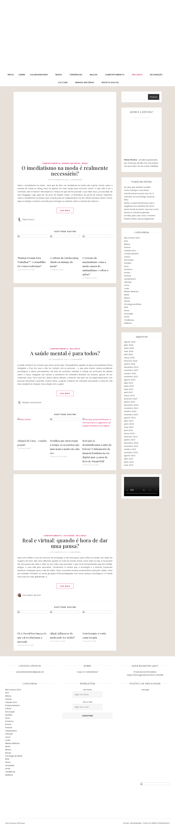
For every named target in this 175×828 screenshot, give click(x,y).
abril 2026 (128, 354)
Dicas (126, 266)
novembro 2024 (131, 408)
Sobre (22, 74)
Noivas (127, 301)
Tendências (75, 74)
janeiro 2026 (129, 364)
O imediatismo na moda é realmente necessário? (65, 170)
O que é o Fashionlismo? (87, 671)
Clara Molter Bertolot (31, 595)
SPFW (126, 316)
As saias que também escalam (137, 187)
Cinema (127, 247)
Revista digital (110, 82)
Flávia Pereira (28, 219)
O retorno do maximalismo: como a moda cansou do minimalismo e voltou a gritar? (95, 266)
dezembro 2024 (131, 405)
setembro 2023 (131, 452)
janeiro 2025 (129, 401)
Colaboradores (39, 74)
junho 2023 (129, 462)
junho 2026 (129, 348)
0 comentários (76, 179)
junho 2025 (129, 386)
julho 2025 (128, 383)
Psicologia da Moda (132, 304)
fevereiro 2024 (130, 436)
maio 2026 (128, 351)
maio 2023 (128, 465)
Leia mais (65, 210)
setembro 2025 (131, 376)
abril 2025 (128, 392)
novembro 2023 (131, 446)
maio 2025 (128, 389)
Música (127, 298)
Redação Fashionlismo (32, 402)
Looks (126, 288)
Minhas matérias (84, 82)
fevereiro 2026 (130, 360)
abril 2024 (128, 430)
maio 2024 (128, 427)
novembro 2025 (131, 370)
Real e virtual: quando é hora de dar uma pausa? (65, 543)
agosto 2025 (129, 379)
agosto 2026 (129, 341)
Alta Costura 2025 (132, 237)
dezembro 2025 (131, 367)
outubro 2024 (130, 411)
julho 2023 (128, 458)
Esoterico (128, 269)
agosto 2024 (129, 417)
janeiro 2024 (129, 439)
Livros (126, 285)
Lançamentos (130, 278)
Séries (127, 310)
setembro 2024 (131, 414)
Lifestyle (128, 282)
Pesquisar (153, 97)
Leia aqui (145, 689)
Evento (127, 272)
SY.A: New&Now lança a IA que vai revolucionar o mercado (31, 637)
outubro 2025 (130, 373)
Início (11, 74)
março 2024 (129, 433)
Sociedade (69, 536)
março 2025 (129, 395)
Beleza (93, 74)
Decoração (156, 74)
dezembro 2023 (131, 443)
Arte (126, 241)
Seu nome (87, 689)
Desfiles (127, 263)
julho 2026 (128, 345)
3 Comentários (76, 359)
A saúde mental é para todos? (65, 353)
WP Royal (21, 823)
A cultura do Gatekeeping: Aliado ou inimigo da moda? (64, 262)
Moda (58, 74)
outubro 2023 (130, 449)
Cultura (63, 82)
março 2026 (129, 357)
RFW (126, 307)
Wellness (137, 74)
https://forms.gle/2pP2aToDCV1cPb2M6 (145, 675)
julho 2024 (128, 420)
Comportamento (114, 74)
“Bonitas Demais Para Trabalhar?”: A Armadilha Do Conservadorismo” (31, 262)
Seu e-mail (87, 702)
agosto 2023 (129, 455)
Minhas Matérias (71, 163)
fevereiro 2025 (130, 398)
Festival (127, 275)
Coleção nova (130, 250)
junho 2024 (129, 424)
